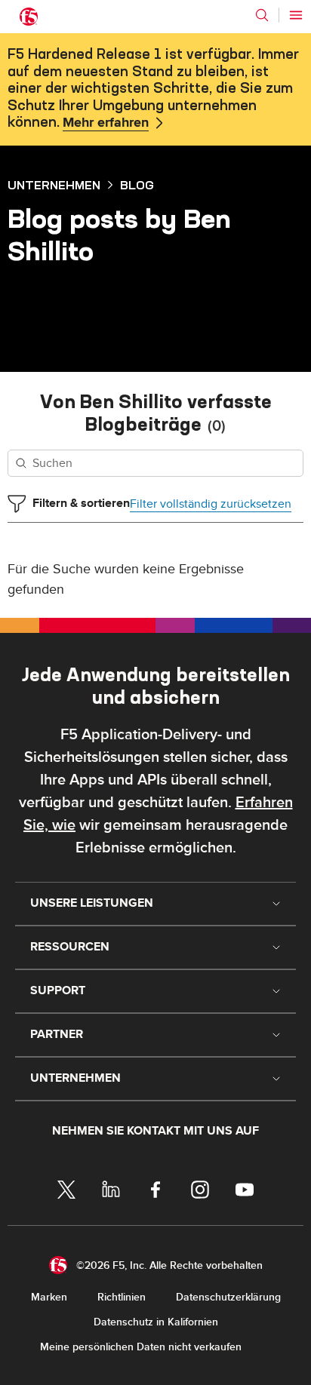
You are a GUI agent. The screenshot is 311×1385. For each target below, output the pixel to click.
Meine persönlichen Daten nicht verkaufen (141, 1346)
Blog (137, 184)
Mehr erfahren (106, 123)
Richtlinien (121, 1297)
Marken (49, 1297)
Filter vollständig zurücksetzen (210, 503)
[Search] (261, 15)
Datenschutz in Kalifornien (156, 1322)
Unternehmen (54, 184)
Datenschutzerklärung (228, 1297)
